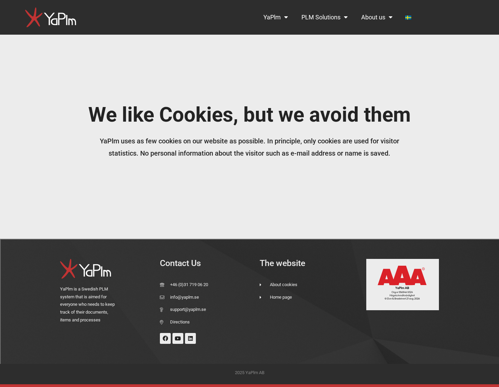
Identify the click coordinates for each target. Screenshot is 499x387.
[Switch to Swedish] (408, 17)
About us (373, 17)
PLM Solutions (320, 17)
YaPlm (272, 17)
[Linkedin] (190, 338)
